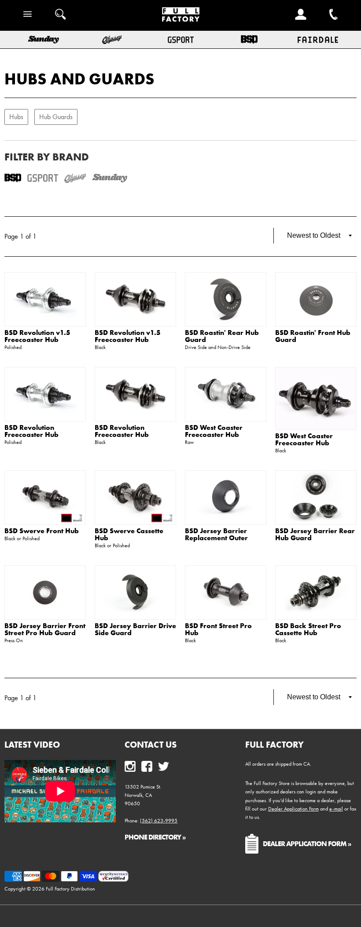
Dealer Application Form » (307, 843)
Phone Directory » (155, 836)
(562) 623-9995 (158, 821)
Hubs (16, 117)
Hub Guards (56, 117)
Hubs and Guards (79, 78)
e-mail (336, 809)
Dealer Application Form (293, 809)
